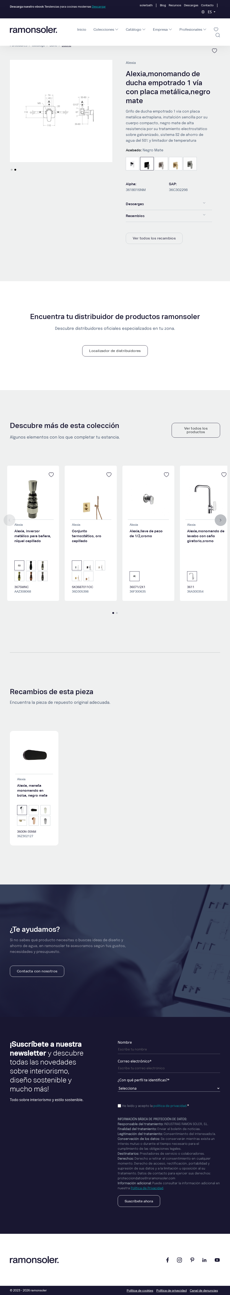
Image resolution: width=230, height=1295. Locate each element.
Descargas (191, 5)
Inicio (81, 29)
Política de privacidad (171, 1290)
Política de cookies (140, 1290)
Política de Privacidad (147, 1188)
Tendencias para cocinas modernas (58, 6)
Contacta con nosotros (37, 971)
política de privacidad (169, 1106)
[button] (12, 170)
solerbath (146, 5)
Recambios (135, 216)
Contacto (207, 5)
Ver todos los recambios (154, 238)
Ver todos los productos (196, 430)
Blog (163, 5)
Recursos (175, 5)
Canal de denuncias (204, 1290)
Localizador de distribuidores (115, 351)
